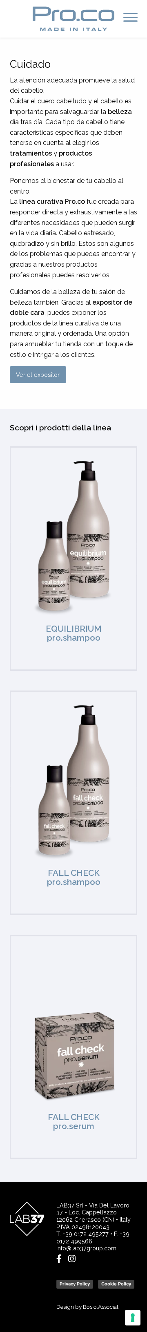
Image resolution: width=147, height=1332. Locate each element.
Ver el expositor (38, 374)
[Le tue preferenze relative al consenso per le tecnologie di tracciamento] (132, 1317)
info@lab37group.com (86, 1248)
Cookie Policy (116, 1284)
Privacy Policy (75, 1284)
